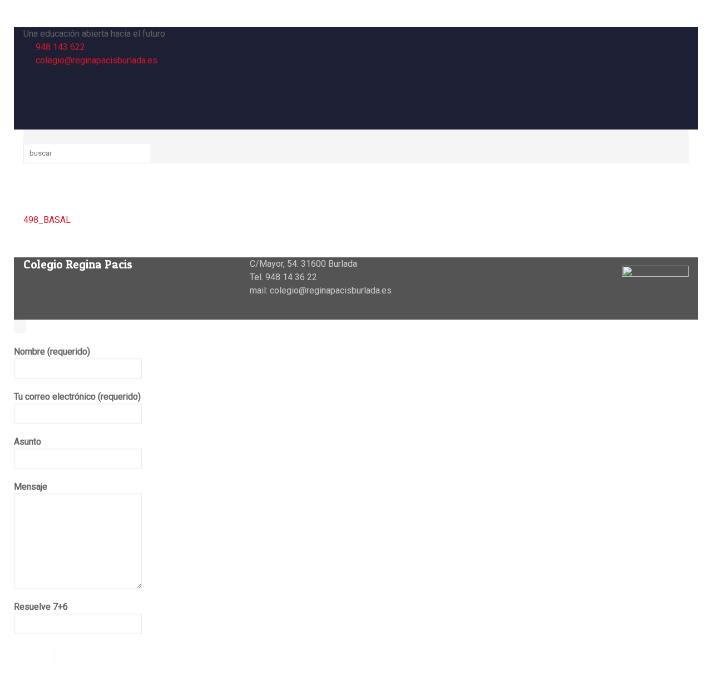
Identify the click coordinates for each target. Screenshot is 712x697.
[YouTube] (29, 87)
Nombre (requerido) (52, 351)
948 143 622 (60, 47)
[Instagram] (29, 100)
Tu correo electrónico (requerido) (77, 396)
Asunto (27, 441)
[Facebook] (29, 73)
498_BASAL (47, 220)
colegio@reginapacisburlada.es (96, 60)
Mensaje (30, 486)
